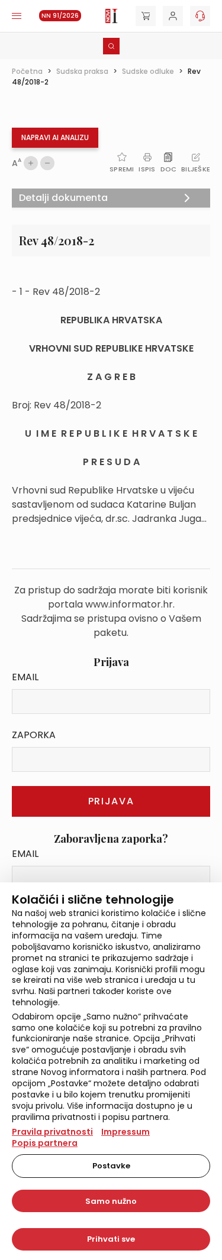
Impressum (125, 1132)
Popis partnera (45, 1143)
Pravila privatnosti (52, 1132)
